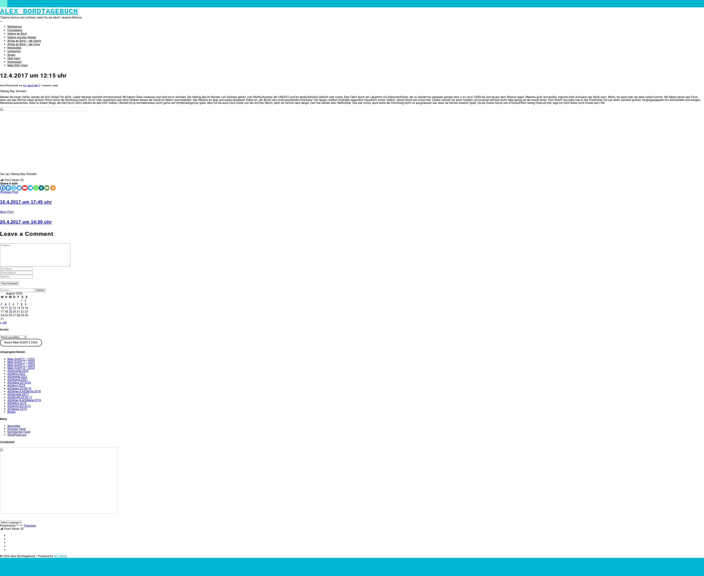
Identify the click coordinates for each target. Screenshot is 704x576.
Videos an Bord (17, 33)
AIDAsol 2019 (16, 385)
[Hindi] (28, 518)
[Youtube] (24, 188)
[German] (2, 518)
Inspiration (14, 51)
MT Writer (60, 556)
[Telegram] (30, 188)
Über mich (13, 58)
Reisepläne (14, 47)
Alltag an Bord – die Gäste (24, 41)
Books (11, 55)
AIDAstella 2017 (18, 394)
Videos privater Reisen (21, 37)
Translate (30, 525)
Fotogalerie (14, 30)
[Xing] (41, 188)
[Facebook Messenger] (8, 188)
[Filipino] (20, 518)
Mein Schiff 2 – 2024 (21, 365)
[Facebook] (3, 188)
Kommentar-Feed (18, 432)
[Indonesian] (24, 518)
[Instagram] (13, 188)
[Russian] (37, 518)
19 (10, 311)
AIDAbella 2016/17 (19, 397)
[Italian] (11, 518)
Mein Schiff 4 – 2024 (21, 368)
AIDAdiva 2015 (16, 403)
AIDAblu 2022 (16, 374)
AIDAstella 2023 (18, 371)
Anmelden (13, 426)
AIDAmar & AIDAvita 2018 (24, 391)
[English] (6, 518)
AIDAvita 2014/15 (19, 406)
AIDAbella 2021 (17, 376)
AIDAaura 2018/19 (19, 388)
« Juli (3, 322)
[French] (15, 518)
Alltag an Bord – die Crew (23, 44)
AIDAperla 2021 (17, 379)
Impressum (14, 62)
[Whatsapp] (35, 188)
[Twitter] (19, 188)
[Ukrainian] (33, 518)
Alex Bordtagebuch (39, 12)
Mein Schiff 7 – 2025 (21, 362)
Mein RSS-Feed (17, 65)
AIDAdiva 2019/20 (19, 382)
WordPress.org (16, 435)
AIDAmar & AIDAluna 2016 (24, 400)
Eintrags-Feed (16, 429)
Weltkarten (14, 26)
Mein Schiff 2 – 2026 (21, 359)
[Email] (47, 188)
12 (10, 308)
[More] (53, 188)
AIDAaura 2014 (17, 409)
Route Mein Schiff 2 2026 (21, 342)
